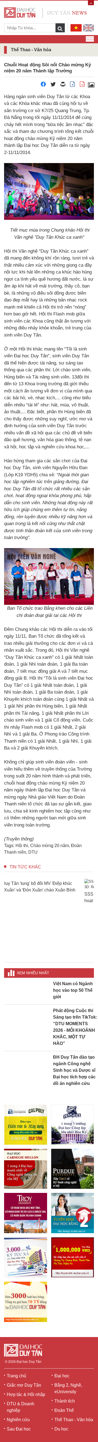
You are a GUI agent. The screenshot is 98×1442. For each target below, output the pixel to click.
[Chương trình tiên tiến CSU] (25, 1125)
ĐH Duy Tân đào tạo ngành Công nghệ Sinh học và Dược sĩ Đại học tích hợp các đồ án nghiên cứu (74, 1070)
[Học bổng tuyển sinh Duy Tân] (25, 1302)
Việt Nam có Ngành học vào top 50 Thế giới (73, 990)
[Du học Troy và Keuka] (25, 1213)
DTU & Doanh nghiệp (20, 1407)
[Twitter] (53, 85)
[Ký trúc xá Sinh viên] (25, 1257)
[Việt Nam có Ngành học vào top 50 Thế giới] (26, 983)
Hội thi (22, 845)
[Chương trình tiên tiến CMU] (25, 1169)
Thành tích (64, 1401)
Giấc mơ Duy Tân (24, 1385)
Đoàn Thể (64, 1410)
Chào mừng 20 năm (49, 845)
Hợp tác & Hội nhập (26, 1394)
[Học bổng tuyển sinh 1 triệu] (72, 1257)
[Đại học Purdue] (72, 1169)
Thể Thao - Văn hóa (73, 1419)
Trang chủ (16, 1375)
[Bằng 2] (72, 1213)
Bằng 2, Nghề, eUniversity (68, 1388)
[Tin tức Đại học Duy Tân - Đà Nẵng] (45, 12)
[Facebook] (43, 85)
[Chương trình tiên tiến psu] (72, 1125)
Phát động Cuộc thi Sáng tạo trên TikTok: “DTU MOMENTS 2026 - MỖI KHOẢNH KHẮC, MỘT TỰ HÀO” (75, 1027)
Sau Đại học (19, 1429)
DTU (33, 852)
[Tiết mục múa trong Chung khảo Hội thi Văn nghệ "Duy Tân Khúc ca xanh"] (91, 85)
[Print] (63, 85)
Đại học (61, 1375)
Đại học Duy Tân (29, 1362)
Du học (61, 1429)
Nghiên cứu (18, 1419)
